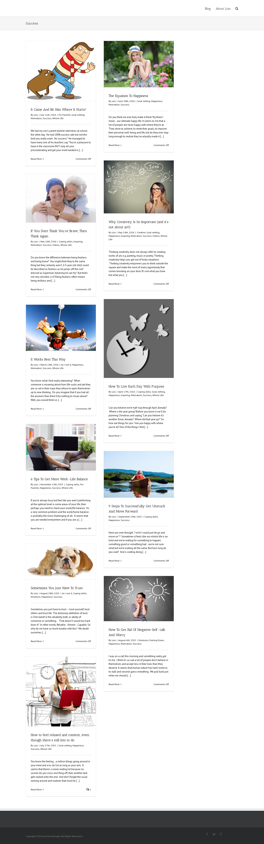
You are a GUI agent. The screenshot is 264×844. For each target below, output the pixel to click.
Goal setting (78, 114)
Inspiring (125, 235)
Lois (36, 114)
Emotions (36, 596)
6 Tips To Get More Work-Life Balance (59, 479)
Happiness (156, 101)
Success (47, 118)
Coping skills (65, 241)
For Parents (65, 114)
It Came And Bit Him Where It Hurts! (58, 109)
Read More (36, 158)
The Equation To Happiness (128, 96)
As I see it (66, 364)
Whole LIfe (58, 118)
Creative (141, 232)
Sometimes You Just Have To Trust (57, 588)
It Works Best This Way (48, 359)
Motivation (36, 118)
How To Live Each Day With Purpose (136, 386)
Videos (156, 235)
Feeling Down (156, 640)
